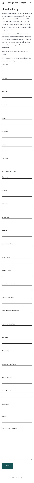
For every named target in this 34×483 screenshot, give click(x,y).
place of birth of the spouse (10, 311)
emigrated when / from (9, 364)
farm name (5, 204)
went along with (7, 378)
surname (4, 190)
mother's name (6, 271)
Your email (5, 158)
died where (5, 351)
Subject (4, 416)
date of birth (5, 217)
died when (5, 337)
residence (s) (6, 404)
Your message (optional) (9, 428)
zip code (4, 105)
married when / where (8, 324)
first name (5, 177)
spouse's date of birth (8, 297)
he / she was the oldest (9, 244)
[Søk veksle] (3, 3)
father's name (6, 257)
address (4, 78)
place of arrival (6, 391)
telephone (5, 132)
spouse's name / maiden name (11, 284)
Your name (5, 65)
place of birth (6, 230)
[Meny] (31, 3)
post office (5, 91)
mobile (4, 145)
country (4, 118)
